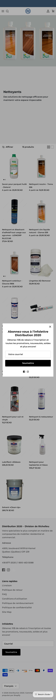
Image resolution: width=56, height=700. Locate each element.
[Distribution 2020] (32, 372)
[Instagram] (28, 372)
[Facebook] (24, 372)
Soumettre (28, 363)
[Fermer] (50, 327)
